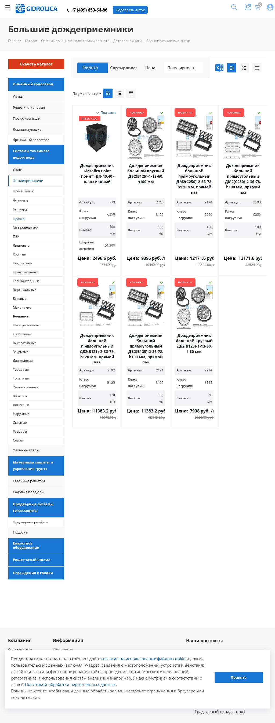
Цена (150, 67)
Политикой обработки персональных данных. (71, 684)
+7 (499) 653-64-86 (88, 10)
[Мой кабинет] (270, 7)
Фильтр (90, 67)
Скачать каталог (36, 64)
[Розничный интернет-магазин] (36, 8)
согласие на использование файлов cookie (143, 658)
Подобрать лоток (130, 10)
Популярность (181, 67)
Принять (239, 677)
